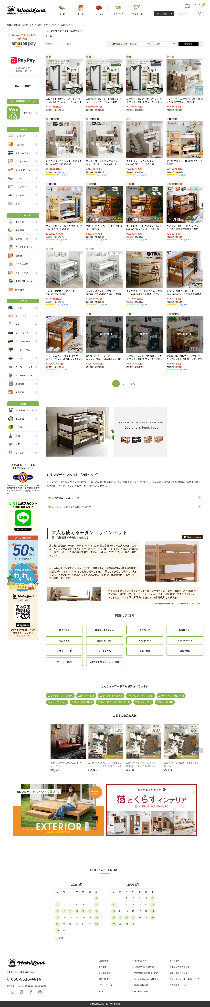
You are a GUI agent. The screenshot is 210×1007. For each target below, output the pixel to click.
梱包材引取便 (105, 979)
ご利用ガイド (140, 960)
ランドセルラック (23, 247)
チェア (18, 324)
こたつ (18, 358)
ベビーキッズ (21, 272)
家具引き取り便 (141, 985)
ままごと (19, 221)
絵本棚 (18, 255)
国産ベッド (144, 629)
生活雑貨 (19, 418)
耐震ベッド (64, 640)
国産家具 (19, 392)
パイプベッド (21, 186)
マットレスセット (64, 661)
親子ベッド (64, 629)
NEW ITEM (26, 112)
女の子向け (144, 651)
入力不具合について (178, 985)
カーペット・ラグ (23, 366)
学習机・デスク (22, 238)
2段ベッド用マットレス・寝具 (104, 661)
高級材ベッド (185, 629)
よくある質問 (105, 973)
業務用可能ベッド (23, 169)
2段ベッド (20, 136)
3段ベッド (20, 144)
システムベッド (22, 152)
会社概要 (103, 966)
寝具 (17, 203)
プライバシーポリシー (108, 985)
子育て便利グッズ (23, 281)
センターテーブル (23, 341)
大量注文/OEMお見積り (144, 966)
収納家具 (19, 383)
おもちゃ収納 (21, 264)
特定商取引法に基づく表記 (146, 973)
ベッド (18, 178)
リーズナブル (104, 651)
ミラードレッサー (23, 375)
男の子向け (185, 651)
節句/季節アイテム (24, 410)
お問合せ (103, 991)
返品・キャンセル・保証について (184, 979)
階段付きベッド (104, 640)
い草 (17, 444)
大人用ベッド (144, 640)
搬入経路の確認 (141, 991)
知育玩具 (19, 289)
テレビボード (21, 333)
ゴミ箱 (18, 427)
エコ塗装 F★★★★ (104, 629)
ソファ (18, 307)
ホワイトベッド (64, 651)
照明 (17, 435)
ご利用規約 (174, 960)
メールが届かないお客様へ (146, 979)
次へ (132, 383)
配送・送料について (178, 973)
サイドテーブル (22, 349)
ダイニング (20, 316)
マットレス (20, 195)
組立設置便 (104, 960)
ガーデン (19, 452)
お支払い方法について (179, 966)
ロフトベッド (21, 161)
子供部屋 (19, 230)
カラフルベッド (185, 640)
